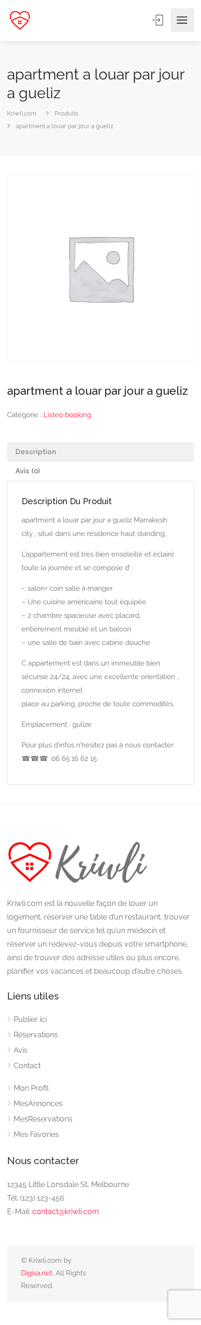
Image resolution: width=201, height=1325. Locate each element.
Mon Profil (31, 1088)
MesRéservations (43, 1119)
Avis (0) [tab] (27, 471)
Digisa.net (36, 1273)
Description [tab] (35, 452)
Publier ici (30, 1019)
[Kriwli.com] (20, 20)
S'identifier (158, 20)
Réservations (36, 1034)
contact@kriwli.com (65, 1211)
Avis (21, 1050)
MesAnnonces (38, 1103)
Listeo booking (67, 415)
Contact (27, 1065)
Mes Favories (36, 1134)
